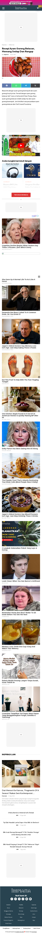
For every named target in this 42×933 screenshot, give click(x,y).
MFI (17, 815)
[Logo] (21, 8)
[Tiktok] (23, 899)
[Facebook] (11, 899)
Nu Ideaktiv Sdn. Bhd (19, 931)
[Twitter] (19, 899)
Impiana (4, 44)
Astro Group (34, 931)
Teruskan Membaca (21, 195)
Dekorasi (11, 44)
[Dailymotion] (30, 899)
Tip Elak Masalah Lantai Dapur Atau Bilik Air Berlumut (21, 822)
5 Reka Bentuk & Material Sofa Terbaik (21, 813)
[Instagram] (15, 899)
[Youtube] (26, 899)
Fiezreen (4, 796)
